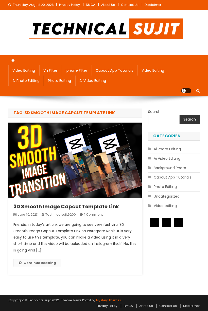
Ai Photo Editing (26, 80)
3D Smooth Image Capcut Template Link (66, 206)
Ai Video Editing (92, 80)
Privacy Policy (69, 5)
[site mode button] (186, 90)
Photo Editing (59, 80)
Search (154, 111)
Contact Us (129, 5)
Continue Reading (40, 262)
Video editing (23, 70)
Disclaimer (153, 5)
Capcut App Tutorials (114, 70)
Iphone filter (76, 70)
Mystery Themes (108, 300)
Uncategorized (167, 196)
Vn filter (50, 70)
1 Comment (93, 214)
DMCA (90, 5)
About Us (108, 5)
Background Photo (170, 167)
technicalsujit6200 (60, 214)
